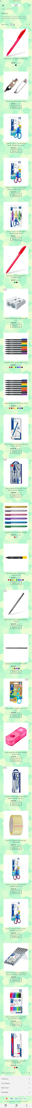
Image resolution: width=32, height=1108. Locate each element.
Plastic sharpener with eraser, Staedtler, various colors (16, 753)
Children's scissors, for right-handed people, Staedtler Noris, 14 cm (16, 188)
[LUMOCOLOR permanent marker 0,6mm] (16, 388)
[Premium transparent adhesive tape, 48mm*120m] (16, 825)
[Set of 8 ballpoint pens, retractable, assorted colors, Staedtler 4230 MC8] (16, 1001)
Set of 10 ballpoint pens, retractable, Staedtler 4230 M (16, 1061)
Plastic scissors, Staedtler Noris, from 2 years (16, 709)
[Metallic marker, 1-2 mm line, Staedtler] (16, 517)
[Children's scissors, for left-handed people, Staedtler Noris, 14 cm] (16, 128)
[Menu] (3, 5)
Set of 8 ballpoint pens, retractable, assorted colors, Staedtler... (16, 1017)
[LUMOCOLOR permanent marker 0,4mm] (16, 347)
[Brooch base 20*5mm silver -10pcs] (16, 86)
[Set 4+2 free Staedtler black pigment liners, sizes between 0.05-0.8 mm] (16, 957)
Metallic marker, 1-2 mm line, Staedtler (16, 532)
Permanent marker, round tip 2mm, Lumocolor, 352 (16, 574)
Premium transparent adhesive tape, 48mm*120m (16, 841)
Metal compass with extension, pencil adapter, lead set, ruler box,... (16, 489)
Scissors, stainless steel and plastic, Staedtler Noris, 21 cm (16, 885)
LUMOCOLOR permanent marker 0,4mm (16, 362)
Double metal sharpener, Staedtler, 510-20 (16, 319)
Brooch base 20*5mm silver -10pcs (16, 101)
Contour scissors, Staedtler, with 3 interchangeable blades (16, 232)
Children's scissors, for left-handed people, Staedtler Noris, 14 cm (16, 144)
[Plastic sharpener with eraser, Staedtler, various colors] (16, 737)
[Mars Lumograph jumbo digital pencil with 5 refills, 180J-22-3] (16, 428)
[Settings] (29, 5)
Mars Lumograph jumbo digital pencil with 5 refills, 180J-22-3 (16, 445)
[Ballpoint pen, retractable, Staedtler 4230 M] (16, 43)
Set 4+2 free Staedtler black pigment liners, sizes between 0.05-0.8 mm (16, 973)
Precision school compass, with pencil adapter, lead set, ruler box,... (16, 797)
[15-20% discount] (16, 1)
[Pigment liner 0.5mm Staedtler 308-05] (16, 648)
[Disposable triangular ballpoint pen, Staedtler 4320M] (16, 260)
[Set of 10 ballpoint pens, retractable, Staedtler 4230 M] (16, 1045)
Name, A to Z (4, 24)
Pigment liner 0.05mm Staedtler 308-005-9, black (16, 620)
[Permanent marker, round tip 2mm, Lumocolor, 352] (16, 558)
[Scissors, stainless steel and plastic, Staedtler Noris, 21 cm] (16, 869)
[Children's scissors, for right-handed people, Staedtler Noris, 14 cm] (16, 172)
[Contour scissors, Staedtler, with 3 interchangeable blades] (16, 216)
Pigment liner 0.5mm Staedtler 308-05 (16, 663)
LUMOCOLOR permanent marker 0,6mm (16, 403)
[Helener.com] (16, 5)
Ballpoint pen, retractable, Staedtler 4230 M (16, 59)
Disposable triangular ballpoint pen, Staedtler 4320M (16, 276)
